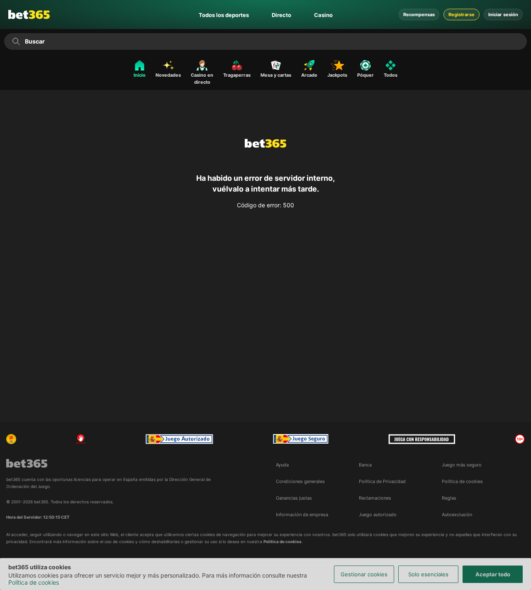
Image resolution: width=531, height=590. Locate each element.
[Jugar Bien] (301, 439)
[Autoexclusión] (81, 439)
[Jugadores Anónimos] (11, 439)
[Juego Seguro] (179, 439)
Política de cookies (33, 582)
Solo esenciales (428, 574)
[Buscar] (16, 41)
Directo (281, 15)
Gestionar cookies (364, 574)
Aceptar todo (492, 574)
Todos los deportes (224, 15)
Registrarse (461, 14)
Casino (323, 15)
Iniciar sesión (503, 14)
